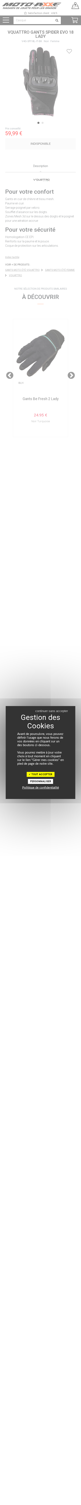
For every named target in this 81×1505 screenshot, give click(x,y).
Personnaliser (40, 781)
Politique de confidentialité (40, 787)
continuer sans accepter (51, 711)
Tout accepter (41, 774)
